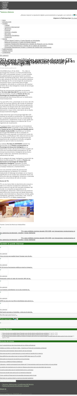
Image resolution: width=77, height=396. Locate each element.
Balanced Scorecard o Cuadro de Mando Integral (20, 42)
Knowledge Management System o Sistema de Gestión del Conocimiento (28, 47)
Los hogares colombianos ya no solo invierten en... (15, 289)
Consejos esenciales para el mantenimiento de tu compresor (16, 370)
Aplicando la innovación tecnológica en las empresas (14, 359)
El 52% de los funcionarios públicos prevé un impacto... (16, 267)
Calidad (7, 25)
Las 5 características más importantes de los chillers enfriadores (17, 345)
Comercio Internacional (12, 27)
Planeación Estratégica (12, 35)
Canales (5, 23)
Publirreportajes (7, 49)
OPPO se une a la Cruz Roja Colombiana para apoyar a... (17, 301)
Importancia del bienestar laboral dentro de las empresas (16, 350)
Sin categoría (4, 55)
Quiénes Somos (7, 50)
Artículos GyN (6, 22)
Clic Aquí (74, 18)
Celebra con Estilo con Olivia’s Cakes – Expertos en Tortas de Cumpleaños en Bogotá (23, 348)
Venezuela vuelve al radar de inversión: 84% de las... (15, 278)
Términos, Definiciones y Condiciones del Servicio (18, 384)
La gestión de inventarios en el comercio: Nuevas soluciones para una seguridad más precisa (25, 367)
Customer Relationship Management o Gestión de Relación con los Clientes (29, 44)
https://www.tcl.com (19, 197)
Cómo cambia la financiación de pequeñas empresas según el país (18, 375)
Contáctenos (6, 52)
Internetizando (27, 394)
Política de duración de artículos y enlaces (15, 386)
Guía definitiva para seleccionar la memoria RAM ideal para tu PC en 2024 (20, 356)
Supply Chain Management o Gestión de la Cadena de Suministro (26, 45)
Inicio (4, 20)
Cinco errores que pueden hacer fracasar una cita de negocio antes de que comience (25, 333)
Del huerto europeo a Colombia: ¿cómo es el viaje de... (16, 312)
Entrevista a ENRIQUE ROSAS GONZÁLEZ (11, 361)
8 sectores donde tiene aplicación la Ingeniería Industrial (15, 372)
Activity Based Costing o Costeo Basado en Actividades (22, 40)
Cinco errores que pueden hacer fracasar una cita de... (16, 256)
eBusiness (8, 28)
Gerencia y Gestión (11, 32)
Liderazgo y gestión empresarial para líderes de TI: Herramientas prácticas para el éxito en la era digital (28, 364)
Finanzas (7, 30)
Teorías (4, 39)
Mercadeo (8, 34)
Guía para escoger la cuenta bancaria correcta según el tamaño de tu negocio (21, 353)
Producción (8, 37)
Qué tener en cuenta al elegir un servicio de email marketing (16, 378)
